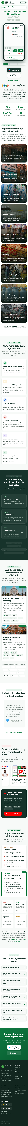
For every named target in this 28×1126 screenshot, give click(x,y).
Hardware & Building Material (12, 275)
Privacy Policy (18, 1076)
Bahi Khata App (5, 1090)
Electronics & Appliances (11, 194)
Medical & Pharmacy (9, 214)
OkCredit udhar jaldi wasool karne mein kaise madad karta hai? (12, 982)
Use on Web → (5, 1111)
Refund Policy (18, 1078)
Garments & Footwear (10, 234)
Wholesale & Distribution (11, 315)
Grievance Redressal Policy (20, 1090)
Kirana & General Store (10, 153)
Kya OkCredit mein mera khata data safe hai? (12, 1004)
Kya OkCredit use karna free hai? (11, 974)
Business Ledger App (6, 1094)
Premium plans (14, 939)
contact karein (17, 941)
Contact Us (18, 1067)
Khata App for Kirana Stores (6, 1097)
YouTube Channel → (6, 1113)
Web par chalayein (14, 80)
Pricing (17, 1071)
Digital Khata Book (6, 1092)
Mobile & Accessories (10, 174)
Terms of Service (19, 1074)
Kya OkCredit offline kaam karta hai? (12, 1011)
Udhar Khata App (5, 1088)
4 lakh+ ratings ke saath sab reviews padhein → (16, 731)
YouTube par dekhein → (13, 813)
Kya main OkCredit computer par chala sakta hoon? (12, 1018)
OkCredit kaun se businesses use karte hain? (12, 989)
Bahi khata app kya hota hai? (11, 967)
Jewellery (6, 254)
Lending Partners (19, 1093)
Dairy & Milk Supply (9, 295)
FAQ (24, 939)
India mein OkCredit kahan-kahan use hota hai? (11, 997)
